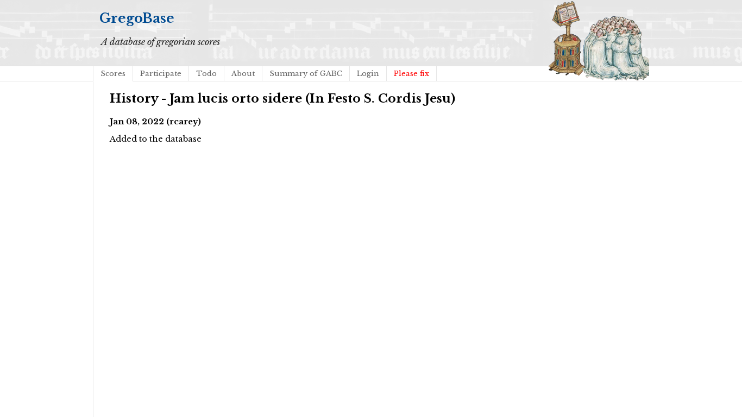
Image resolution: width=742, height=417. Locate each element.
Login (368, 73)
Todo (206, 73)
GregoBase (136, 18)
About (243, 73)
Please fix (411, 73)
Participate (160, 73)
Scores (112, 73)
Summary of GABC (305, 73)
